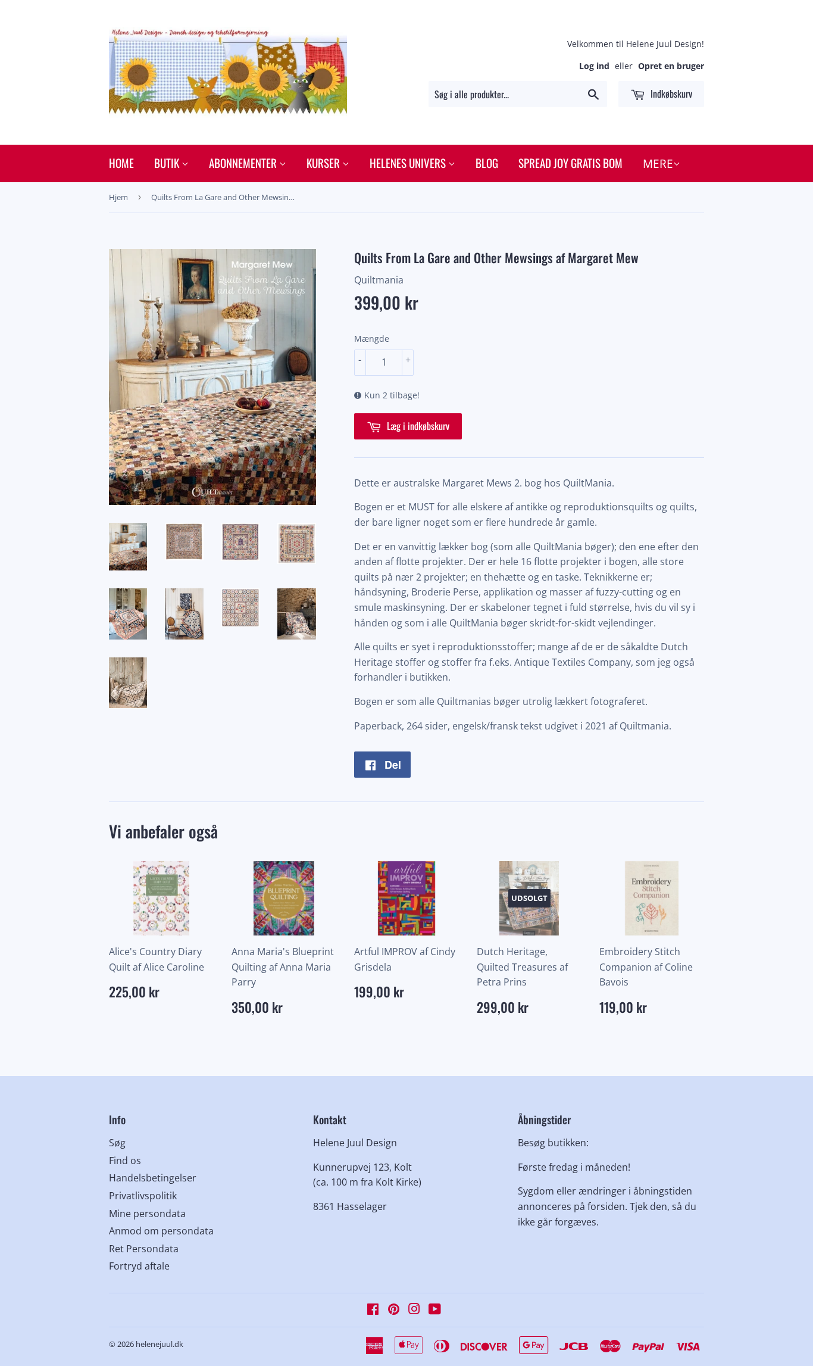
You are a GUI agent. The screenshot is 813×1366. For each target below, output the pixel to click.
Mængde (371, 338)
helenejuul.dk (159, 1344)
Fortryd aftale (139, 1266)
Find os (125, 1160)
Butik (168, 162)
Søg (117, 1142)
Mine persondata (147, 1213)
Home (121, 162)
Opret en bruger (671, 65)
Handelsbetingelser (152, 1177)
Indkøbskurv (670, 93)
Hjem (118, 197)
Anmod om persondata (161, 1230)
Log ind (594, 65)
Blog (487, 162)
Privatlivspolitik (143, 1195)
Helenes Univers (409, 162)
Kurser (324, 162)
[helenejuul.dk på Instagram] (414, 1310)
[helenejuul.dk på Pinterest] (393, 1310)
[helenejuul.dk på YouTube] (435, 1310)
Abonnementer (244, 162)
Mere (658, 163)
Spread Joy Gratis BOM (570, 162)
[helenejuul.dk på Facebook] (373, 1310)
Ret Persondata (144, 1248)
